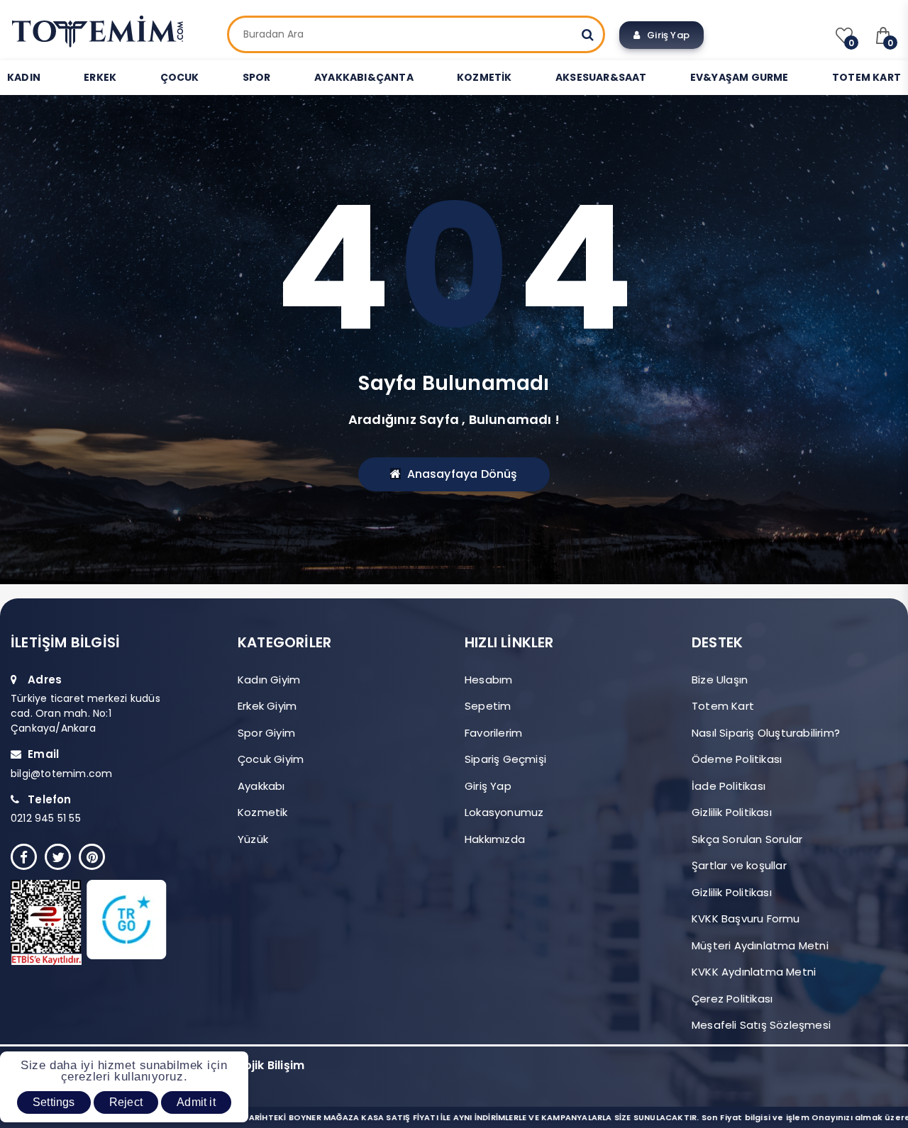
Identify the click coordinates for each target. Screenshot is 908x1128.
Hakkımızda (495, 839)
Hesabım (488, 679)
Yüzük (253, 839)
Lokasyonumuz (504, 812)
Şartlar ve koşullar (739, 865)
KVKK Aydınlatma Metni (754, 971)
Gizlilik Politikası (732, 812)
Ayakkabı (261, 785)
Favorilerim (493, 732)
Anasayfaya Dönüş (462, 474)
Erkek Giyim (267, 705)
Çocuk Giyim (271, 759)
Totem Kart (723, 705)
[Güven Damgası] (104, 922)
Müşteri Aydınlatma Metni (760, 945)
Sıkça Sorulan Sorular (747, 839)
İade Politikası (728, 785)
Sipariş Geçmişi (505, 759)
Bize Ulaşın (720, 679)
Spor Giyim (266, 732)
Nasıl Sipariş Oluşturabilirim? (766, 732)
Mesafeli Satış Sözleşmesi (761, 1024)
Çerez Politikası (732, 998)
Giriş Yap (665, 35)
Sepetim (488, 705)
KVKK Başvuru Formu (746, 918)
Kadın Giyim (269, 679)
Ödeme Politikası (737, 759)
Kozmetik (263, 812)
